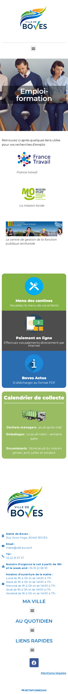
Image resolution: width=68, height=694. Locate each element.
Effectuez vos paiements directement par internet (34, 344)
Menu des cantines (34, 301)
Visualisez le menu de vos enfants (34, 305)
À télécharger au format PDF (34, 382)
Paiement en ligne (34, 338)
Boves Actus (34, 378)
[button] (33, 48)
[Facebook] (34, 662)
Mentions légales (53, 673)
